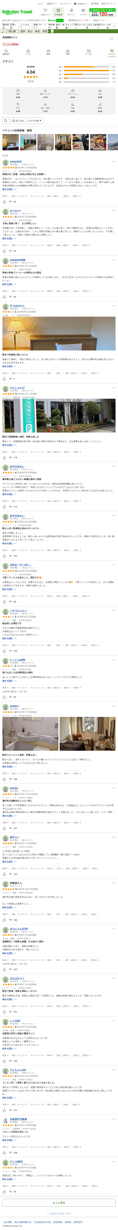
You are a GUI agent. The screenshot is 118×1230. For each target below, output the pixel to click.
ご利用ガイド (51, 4)
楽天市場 (94, 4)
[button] (10, 142)
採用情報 (57, 1222)
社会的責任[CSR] (42, 1222)
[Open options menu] (114, 161)
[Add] (112, 39)
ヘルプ (40, 4)
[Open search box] (5, 120)
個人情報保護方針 (23, 1222)
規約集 (68, 1222)
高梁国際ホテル (10, 37)
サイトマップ (65, 4)
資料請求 (78, 1222)
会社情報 (7, 1222)
